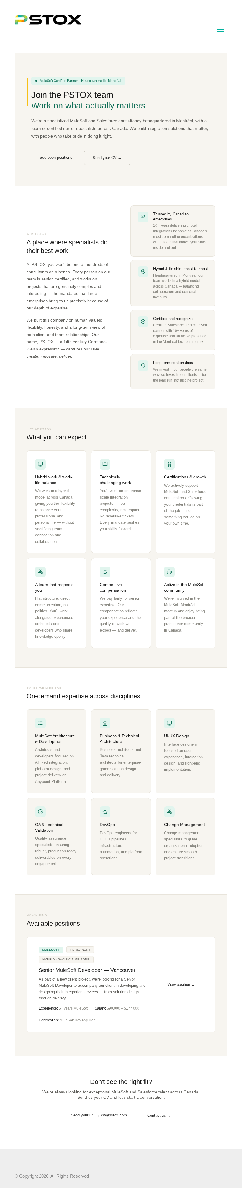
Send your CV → (107, 157)
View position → (181, 984)
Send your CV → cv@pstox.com (99, 1115)
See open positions (56, 157)
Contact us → (159, 1115)
